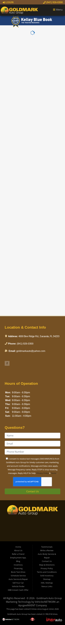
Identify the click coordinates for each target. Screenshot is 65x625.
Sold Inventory (47, 575)
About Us (18, 550)
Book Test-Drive (18, 572)
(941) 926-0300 (54, 2)
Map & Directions (47, 564)
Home (18, 546)
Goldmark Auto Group (49, 598)
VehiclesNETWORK (45, 601)
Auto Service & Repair (18, 579)
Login (9, 2)
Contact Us (32, 491)
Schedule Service (18, 575)
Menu (59, 9)
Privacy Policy (42, 473)
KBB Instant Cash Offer (18, 590)
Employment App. (18, 557)
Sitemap (46, 579)
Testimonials (46, 546)
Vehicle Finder (18, 586)
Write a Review (46, 550)
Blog (18, 561)
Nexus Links (46, 586)
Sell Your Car (18, 582)
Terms (54, 473)
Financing (18, 568)
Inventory (18, 564)
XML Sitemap (47, 582)
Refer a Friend (18, 554)
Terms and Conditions (47, 572)
